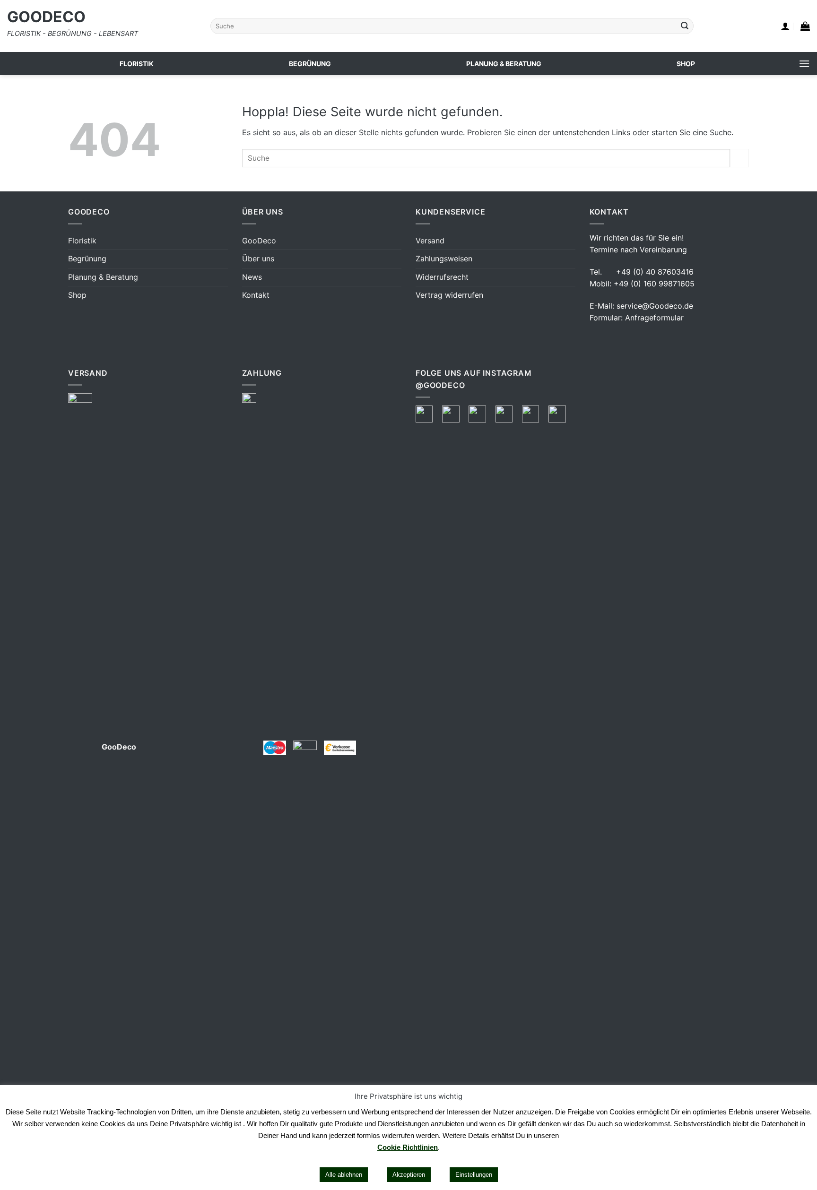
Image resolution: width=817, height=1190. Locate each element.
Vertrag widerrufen (449, 295)
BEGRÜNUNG (310, 64)
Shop (77, 295)
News (252, 277)
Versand (430, 240)
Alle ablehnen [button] (343, 1174)
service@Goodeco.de (655, 305)
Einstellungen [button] (473, 1174)
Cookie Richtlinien (407, 1147)
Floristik (82, 240)
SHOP (686, 64)
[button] (785, 26)
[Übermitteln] (685, 26)
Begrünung (87, 258)
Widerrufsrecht (442, 277)
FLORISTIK (137, 64)
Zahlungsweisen (444, 258)
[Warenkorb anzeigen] (805, 26)
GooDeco (46, 17)
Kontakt (255, 295)
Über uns (258, 258)
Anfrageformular (654, 317)
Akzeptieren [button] (408, 1174)
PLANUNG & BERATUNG (503, 64)
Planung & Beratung (103, 277)
